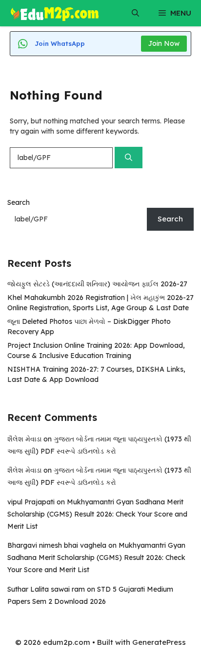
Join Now (164, 43)
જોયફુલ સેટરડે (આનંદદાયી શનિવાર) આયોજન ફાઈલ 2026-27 (97, 283)
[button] (135, 13)
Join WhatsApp (60, 43)
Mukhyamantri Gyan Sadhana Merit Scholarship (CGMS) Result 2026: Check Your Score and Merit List (97, 514)
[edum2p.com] (55, 13)
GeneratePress (159, 642)
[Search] (128, 158)
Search (18, 202)
